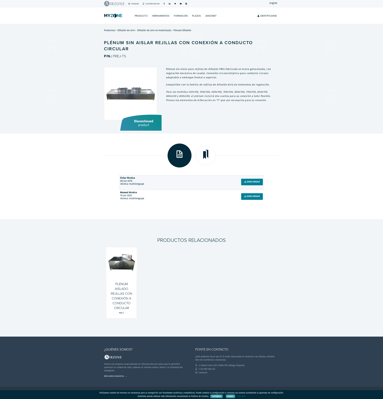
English (273, 3)
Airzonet (210, 15)
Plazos (196, 15)
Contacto (135, 3)
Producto (141, 15)
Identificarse (268, 15)
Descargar (253, 181)
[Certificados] (205, 155)
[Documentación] (180, 155)
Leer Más (241, 396)
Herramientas (160, 15)
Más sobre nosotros (114, 376)
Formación (181, 15)
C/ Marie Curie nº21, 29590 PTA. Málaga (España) (221, 365)
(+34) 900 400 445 (152, 3)
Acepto (230, 396)
